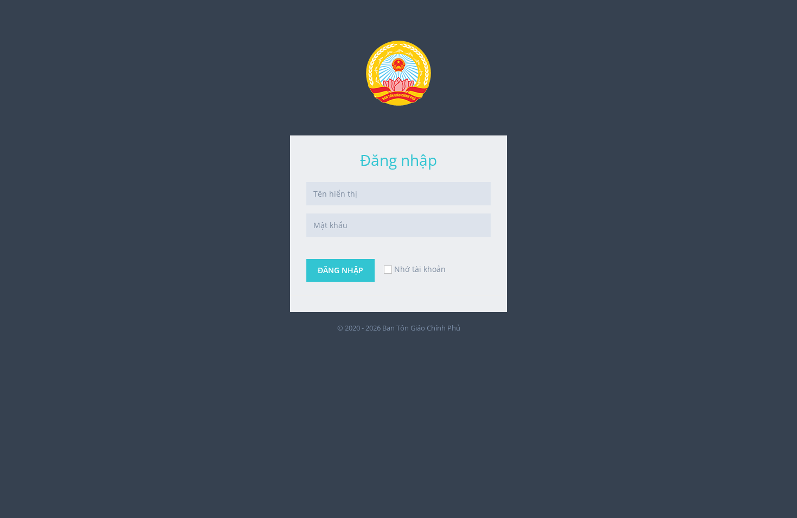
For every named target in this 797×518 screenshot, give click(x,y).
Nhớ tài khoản (420, 269)
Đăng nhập (340, 270)
